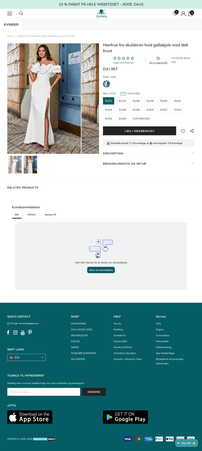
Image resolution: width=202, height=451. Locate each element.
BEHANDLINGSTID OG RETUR (124, 163)
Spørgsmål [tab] (50, 214)
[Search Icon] (25, 14)
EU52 (163, 109)
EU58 (122, 118)
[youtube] (22, 332)
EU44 (108, 109)
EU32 (108, 100)
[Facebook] (8, 332)
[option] (44, 98)
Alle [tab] (17, 214)
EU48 (122, 109)
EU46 (136, 109)
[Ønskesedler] (183, 130)
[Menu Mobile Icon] (9, 13)
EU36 (136, 100)
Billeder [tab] (32, 214)
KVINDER (11, 24)
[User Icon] (183, 13)
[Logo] (101, 13)
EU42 (177, 100)
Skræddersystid (119, 143)
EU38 (150, 100)
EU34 (122, 100)
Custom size (141, 118)
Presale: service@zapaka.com (24, 323)
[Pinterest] (30, 332)
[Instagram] (15, 332)
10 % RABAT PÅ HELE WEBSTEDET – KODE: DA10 (101, 4)
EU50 (150, 109)
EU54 (177, 109)
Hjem (10, 36)
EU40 (163, 100)
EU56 (108, 118)
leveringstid (159, 143)
